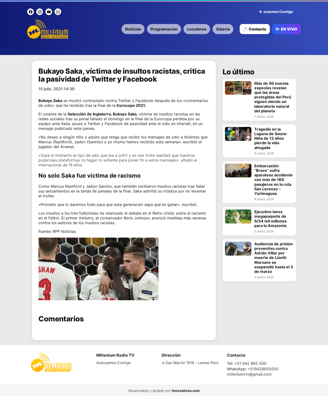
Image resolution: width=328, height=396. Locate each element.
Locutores (197, 29)
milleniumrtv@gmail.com (249, 374)
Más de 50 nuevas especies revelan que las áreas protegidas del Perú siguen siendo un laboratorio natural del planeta (272, 97)
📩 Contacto (254, 29)
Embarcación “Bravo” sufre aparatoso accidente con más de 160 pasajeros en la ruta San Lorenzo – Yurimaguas (273, 180)
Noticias (133, 29)
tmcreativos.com (186, 391)
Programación (164, 29)
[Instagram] (39, 11)
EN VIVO (289, 29)
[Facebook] (30, 11)
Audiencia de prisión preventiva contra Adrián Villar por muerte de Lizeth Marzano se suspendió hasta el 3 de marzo (273, 258)
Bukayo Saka (50, 100)
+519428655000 (263, 368)
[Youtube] (48, 11)
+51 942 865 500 (250, 363)
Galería (223, 29)
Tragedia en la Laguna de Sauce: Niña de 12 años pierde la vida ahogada (270, 138)
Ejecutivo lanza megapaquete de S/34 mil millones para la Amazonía (270, 219)
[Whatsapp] (58, 11)
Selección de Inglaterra (89, 114)
